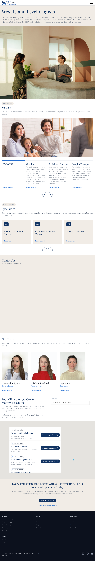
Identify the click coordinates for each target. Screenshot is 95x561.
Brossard (73, 528)
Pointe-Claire (74, 525)
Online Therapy (6, 525)
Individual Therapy (7, 519)
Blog (37, 525)
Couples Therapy (7, 522)
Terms (3, 539)
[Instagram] (87, 553)
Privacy (4, 542)
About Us (39, 519)
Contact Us (39, 528)
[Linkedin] (83, 553)
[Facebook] (92, 553)
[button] (73, 460)
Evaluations (5, 531)
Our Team (39, 522)
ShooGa (36, 553)
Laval (71, 522)
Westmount (73, 519)
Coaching (5, 528)
